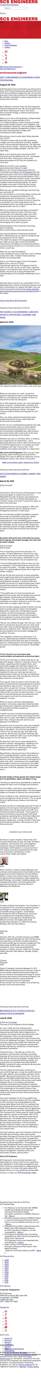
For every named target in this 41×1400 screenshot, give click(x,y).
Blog (6, 41)
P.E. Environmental (30, 240)
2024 (7, 1264)
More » (12, 1216)
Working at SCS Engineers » (11, 67)
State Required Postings (14, 1349)
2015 (6, 1282)
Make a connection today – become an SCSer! (20, 462)
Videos (7, 47)
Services (8, 1340)
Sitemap (22, 1367)
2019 (6, 1274)
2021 (6, 1270)
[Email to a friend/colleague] (6, 53)
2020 (7, 1272)
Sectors (8, 1342)
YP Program (27, 172)
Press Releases (11, 45)
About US (8, 1338)
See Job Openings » (8, 69)
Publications (9, 1351)
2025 (7, 1262)
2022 (7, 1268)
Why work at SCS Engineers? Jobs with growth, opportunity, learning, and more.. (19, 315)
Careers (8, 1347)
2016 (6, 1280)
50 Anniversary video (27, 1173)
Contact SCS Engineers (9, 5)
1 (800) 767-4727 (6, 1300)
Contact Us (4, 1307)
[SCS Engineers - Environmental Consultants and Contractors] (19, 3)
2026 (7, 1260)
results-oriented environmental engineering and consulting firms (19, 290)
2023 (7, 1266)
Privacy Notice (33, 1367)
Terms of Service (26, 1365)
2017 (6, 1278)
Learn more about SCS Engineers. (13, 301)
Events (7, 43)
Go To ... (3, 13)
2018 (6, 1276)
